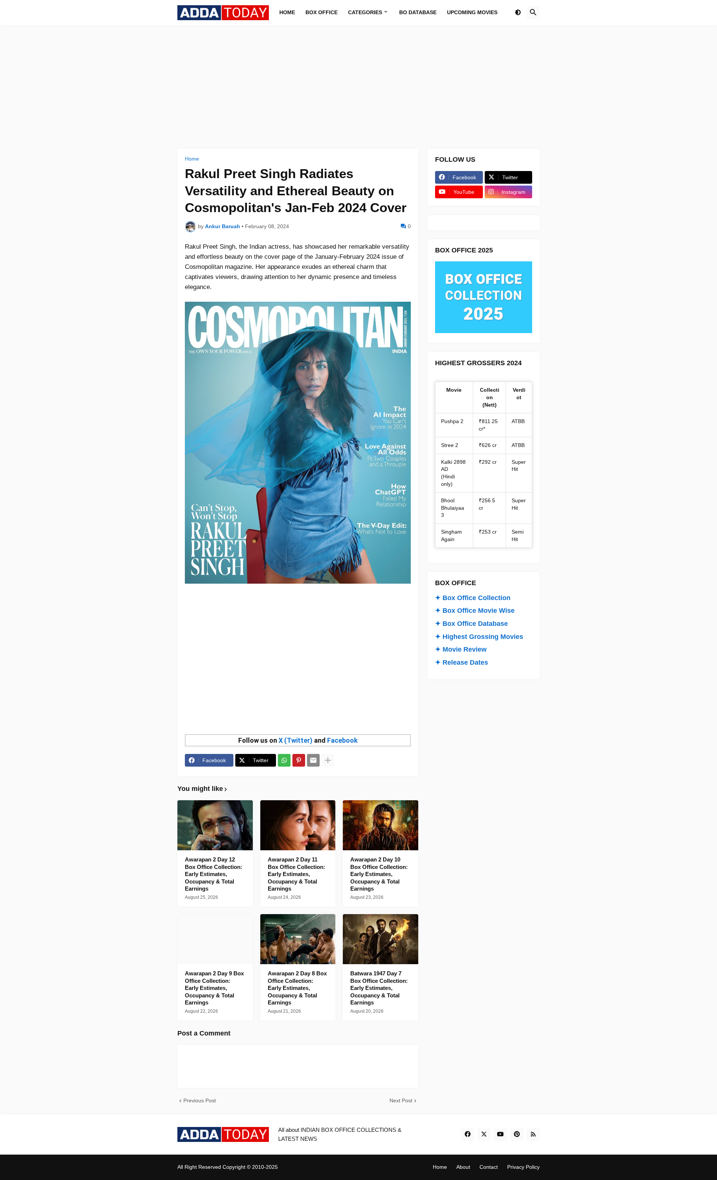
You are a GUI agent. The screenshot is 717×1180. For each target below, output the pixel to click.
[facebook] (467, 1134)
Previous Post (199, 1100)
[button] (518, 12)
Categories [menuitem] (365, 12)
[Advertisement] (358, 87)
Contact (488, 1167)
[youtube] (500, 1134)
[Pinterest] (298, 760)
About (463, 1167)
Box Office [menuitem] (321, 12)
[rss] (533, 1134)
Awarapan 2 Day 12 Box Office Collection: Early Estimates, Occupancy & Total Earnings (213, 874)
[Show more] (328, 760)
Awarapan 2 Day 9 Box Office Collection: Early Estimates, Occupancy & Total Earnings (214, 988)
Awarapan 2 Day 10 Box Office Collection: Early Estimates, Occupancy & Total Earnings (379, 874)
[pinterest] (516, 1134)
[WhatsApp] (284, 760)
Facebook (342, 740)
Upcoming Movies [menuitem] (472, 12)
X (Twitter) (296, 740)
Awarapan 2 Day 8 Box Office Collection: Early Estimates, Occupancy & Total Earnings (297, 988)
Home (192, 158)
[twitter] (484, 1134)
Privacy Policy (523, 1167)
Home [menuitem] (287, 12)
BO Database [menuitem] (418, 12)
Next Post (400, 1100)
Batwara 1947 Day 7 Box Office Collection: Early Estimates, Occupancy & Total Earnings (379, 988)
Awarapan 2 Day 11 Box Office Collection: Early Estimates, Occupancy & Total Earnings (296, 874)
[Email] (313, 760)
